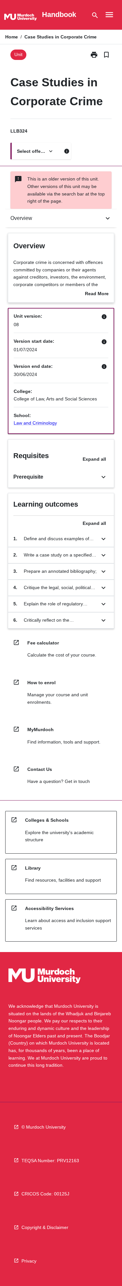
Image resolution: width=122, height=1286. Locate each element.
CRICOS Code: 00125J (45, 1193)
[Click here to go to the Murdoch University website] (20, 18)
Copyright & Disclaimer (44, 1227)
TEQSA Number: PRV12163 (50, 1160)
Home (11, 36)
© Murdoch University (43, 1127)
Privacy (28, 1261)
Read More (97, 294)
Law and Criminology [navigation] (35, 423)
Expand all (94, 459)
